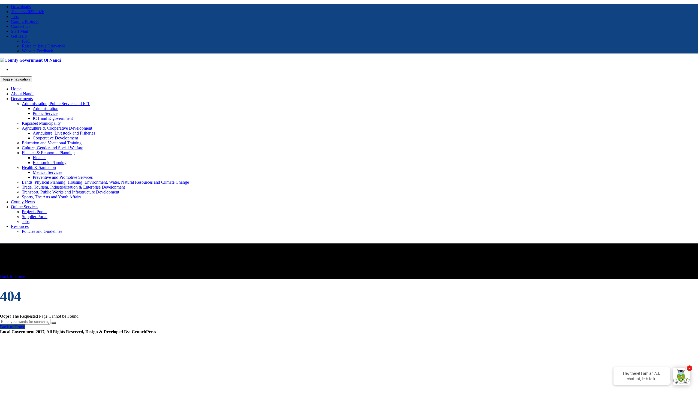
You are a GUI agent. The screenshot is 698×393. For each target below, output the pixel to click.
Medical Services (47, 172)
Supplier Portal (34, 216)
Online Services (24, 206)
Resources (20, 226)
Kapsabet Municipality (41, 123)
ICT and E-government (53, 118)
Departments (22, 98)
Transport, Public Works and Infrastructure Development (70, 192)
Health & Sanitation (39, 167)
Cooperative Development (55, 138)
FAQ (26, 41)
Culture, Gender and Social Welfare (52, 147)
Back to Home (12, 276)
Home (16, 89)
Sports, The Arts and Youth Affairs (51, 197)
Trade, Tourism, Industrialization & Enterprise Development (73, 187)
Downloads (21, 6)
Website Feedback (37, 51)
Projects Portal (34, 211)
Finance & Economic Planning (48, 152)
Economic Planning (50, 162)
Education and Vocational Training (52, 143)
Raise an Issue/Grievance (43, 46)
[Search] (54, 323)
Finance (39, 157)
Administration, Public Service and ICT (56, 103)
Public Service (45, 113)
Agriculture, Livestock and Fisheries (64, 133)
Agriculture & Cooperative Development (57, 128)
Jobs (15, 16)
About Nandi (22, 93)
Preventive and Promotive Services (63, 177)
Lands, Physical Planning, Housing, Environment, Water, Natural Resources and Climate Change (105, 182)
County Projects (24, 21)
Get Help (19, 36)
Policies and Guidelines (42, 231)
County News (23, 202)
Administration (45, 108)
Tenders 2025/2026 (27, 11)
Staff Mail (19, 31)
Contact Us (20, 26)
